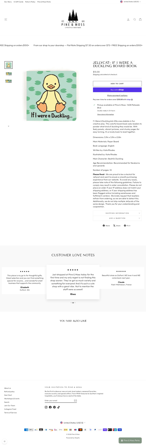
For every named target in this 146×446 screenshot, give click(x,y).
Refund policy (9, 392)
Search (6, 402)
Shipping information (117, 213)
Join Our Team (9, 406)
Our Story (8, 2)
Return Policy (30, 2)
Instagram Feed (10, 409)
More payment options (117, 95)
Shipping (96, 74)
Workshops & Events (11, 399)
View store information (105, 114)
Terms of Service (10, 413)
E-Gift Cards (18, 2)
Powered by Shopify (73, 438)
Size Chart (8, 395)
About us (7, 388)
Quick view (21, 358)
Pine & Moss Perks (44, 2)
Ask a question (117, 218)
